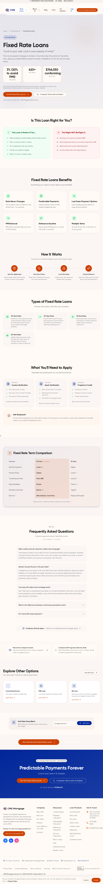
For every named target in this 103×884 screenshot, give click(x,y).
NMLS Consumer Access (60, 868)
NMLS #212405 (82, 860)
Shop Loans (21, 10)
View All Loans (89, 672)
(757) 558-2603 (93, 823)
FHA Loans (73, 815)
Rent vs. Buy (57, 839)
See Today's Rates (73, 742)
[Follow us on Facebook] (5, 840)
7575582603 (58, 787)
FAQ (54, 843)
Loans (5, 31)
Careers (40, 823)
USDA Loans (74, 823)
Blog (45, 10)
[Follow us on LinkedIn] (11, 840)
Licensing (47, 868)
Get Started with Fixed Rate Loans (37, 742)
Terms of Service (35, 868)
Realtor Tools (58, 850)
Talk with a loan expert (13, 833)
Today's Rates (58, 812)
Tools (53, 10)
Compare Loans (76, 839)
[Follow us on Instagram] (16, 840)
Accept (96, 880)
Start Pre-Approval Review (87, 10)
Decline (86, 880)
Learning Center (59, 847)
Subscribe (86, 723)
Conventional (15, 31)
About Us (35, 10)
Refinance (73, 830)
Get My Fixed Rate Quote (16, 94)
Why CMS (40, 812)
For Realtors (63, 10)
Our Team (40, 819)
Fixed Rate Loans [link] (29, 31)
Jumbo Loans (75, 826)
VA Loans (73, 819)
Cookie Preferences (21, 868)
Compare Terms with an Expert (51, 94)
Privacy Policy (7, 868)
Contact (40, 832)
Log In (72, 10)
